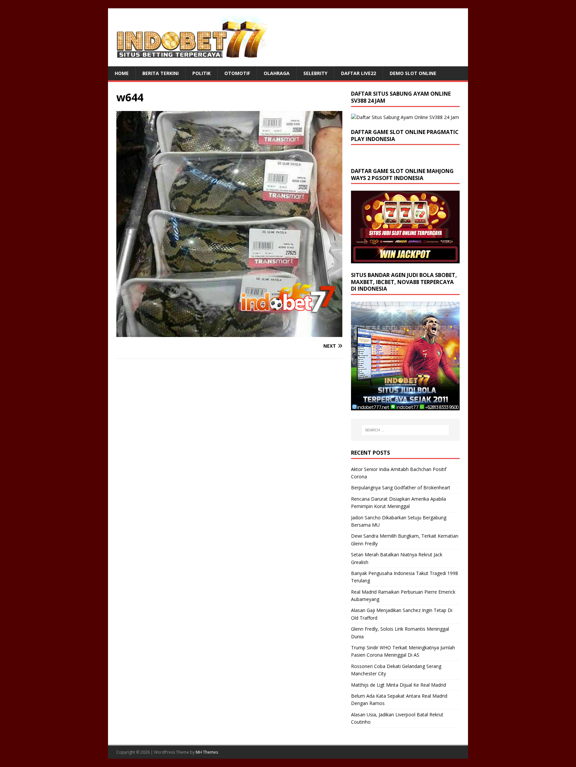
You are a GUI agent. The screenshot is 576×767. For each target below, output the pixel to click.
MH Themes (207, 752)
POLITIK (201, 73)
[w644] (229, 333)
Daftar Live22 (358, 73)
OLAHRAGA (277, 73)
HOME (122, 73)
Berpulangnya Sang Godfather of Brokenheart (400, 487)
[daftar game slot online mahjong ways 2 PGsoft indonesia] (405, 259)
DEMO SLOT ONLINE (413, 73)
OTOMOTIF (237, 73)
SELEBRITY (315, 73)
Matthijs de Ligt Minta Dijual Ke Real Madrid (398, 685)
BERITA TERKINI (160, 73)
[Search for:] (405, 430)
